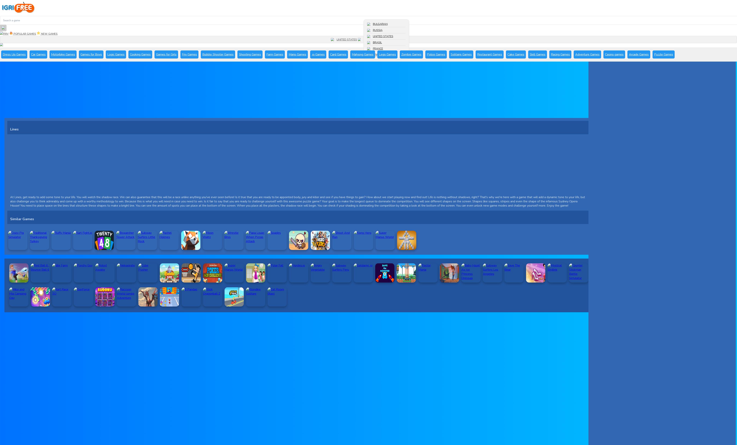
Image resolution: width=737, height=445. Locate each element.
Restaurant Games (489, 54)
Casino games (614, 54)
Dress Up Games (14, 54)
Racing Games (560, 54)
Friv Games (189, 54)
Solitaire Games (461, 54)
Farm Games (274, 54)
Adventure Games (587, 54)
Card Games (338, 54)
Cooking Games (140, 54)
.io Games (318, 54)
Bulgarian (380, 24)
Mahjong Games (362, 54)
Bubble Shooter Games (218, 54)
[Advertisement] (119, 91)
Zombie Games (411, 54)
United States (383, 36)
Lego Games (387, 54)
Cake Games (515, 54)
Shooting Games (250, 54)
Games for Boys (91, 54)
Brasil (377, 42)
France (378, 48)
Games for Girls (166, 54)
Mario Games (297, 54)
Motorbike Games (63, 54)
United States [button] (347, 39)
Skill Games (537, 54)
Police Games (436, 54)
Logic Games (116, 54)
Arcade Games (639, 54)
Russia (378, 30)
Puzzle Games (663, 54)
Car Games (38, 54)
